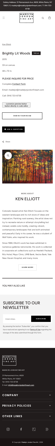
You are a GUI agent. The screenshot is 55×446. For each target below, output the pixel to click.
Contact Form (19, 84)
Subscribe (41, 319)
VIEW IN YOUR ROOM (22, 116)
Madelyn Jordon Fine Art (29, 442)
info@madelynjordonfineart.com (21, 385)
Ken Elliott (6, 44)
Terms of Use (35, 329)
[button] (3, 18)
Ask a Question (14, 129)
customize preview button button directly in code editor (16, 105)
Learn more (27, 267)
